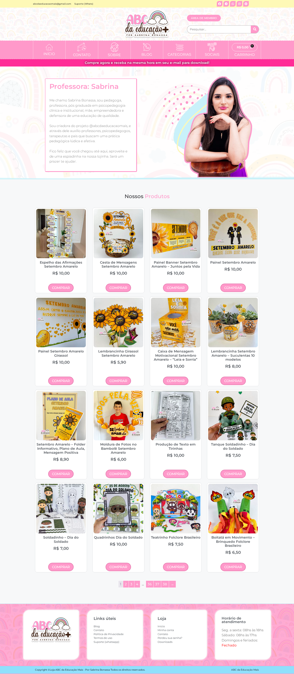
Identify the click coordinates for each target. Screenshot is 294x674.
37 (157, 584)
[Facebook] (219, 4)
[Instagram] (239, 4)
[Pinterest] (246, 4)
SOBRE (114, 55)
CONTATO (82, 55)
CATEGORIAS (179, 54)
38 (165, 584)
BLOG (146, 54)
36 (150, 584)
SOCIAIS (212, 54)
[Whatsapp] (233, 4)
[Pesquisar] (255, 29)
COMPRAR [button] (61, 288)
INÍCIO (49, 54)
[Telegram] (226, 4)
